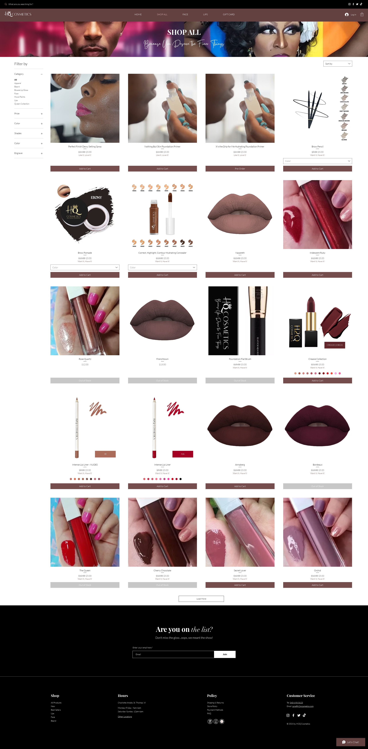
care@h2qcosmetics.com (303, 706)
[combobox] (337, 64)
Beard (17, 86)
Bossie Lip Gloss (21, 90)
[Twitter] (357, 4)
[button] (362, 14)
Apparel (17, 83)
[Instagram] (349, 4)
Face (16, 93)
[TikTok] (361, 4)
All (15, 79)
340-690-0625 (296, 702)
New (53, 706)
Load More (201, 598)
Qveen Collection (21, 104)
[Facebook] (353, 4)
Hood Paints (19, 97)
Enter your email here (142, 648)
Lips (16, 100)
